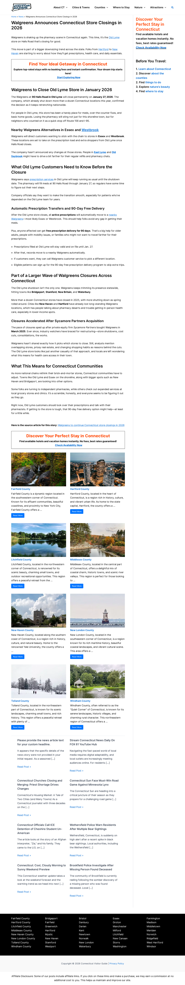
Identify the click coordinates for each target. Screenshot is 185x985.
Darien (82, 926)
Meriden (151, 930)
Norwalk (84, 938)
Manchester (119, 926)
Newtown (84, 934)
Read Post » (24, 766)
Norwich (151, 934)
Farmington (153, 918)
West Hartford (155, 942)
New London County (82, 630)
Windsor (151, 946)
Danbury (84, 922)
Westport (50, 946)
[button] (66, 7)
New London (86, 942)
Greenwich (51, 926)
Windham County (80, 700)
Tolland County (20, 700)
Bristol (82, 918)
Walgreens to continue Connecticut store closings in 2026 (91, 425)
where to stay (154, 91)
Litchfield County (21, 559)
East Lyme (100, 152)
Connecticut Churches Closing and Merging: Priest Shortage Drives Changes (39, 784)
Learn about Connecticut (155, 69)
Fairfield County (20, 489)
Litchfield (118, 934)
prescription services (41, 179)
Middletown (153, 926)
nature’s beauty (160, 86)
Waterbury (85, 946)
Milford (117, 930)
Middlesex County (80, 559)
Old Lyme (114, 37)
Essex (116, 918)
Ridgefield (152, 938)
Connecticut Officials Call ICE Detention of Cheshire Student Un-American (39, 829)
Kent (81, 930)
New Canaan (120, 938)
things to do (153, 82)
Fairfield (49, 922)
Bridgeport (51, 918)
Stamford (50, 942)
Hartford (103, 49)
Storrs (116, 942)
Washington (119, 946)
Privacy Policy (116, 963)
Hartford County (79, 489)
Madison (151, 922)
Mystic (49, 934)
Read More (18, 515)
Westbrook (90, 130)
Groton (117, 922)
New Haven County (22, 630)
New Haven (51, 938)
